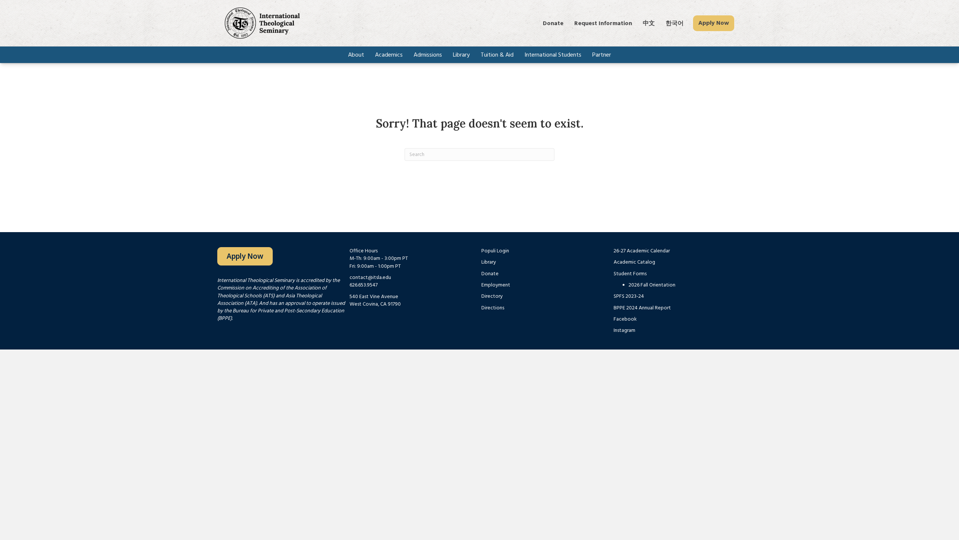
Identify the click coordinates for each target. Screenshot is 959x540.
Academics (389, 55)
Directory (492, 296)
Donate (553, 23)
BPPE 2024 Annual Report (642, 308)
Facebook (625, 319)
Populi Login (495, 251)
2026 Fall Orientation (652, 285)
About (356, 55)
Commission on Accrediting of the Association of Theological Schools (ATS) (272, 291)
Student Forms (630, 274)
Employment (495, 285)
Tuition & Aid (497, 55)
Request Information (603, 23)
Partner (601, 55)
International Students (552, 55)
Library (461, 55)
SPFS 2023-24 (629, 296)
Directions (492, 308)
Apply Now (713, 23)
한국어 (675, 23)
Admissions (428, 55)
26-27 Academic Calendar (642, 251)
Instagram (624, 330)
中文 (649, 23)
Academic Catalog (634, 262)
